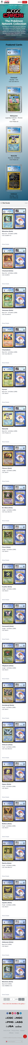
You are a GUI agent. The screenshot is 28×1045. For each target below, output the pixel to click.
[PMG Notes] (9, 1022)
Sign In (20, 2)
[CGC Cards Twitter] (10, 1013)
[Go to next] (19, 999)
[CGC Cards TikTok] (18, 1013)
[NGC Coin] (18, 1018)
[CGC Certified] (7, 2)
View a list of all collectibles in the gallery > (14, 1003)
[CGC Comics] (9, 1018)
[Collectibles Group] (18, 1026)
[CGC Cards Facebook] (7, 1013)
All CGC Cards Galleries (15, 5)
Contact (17, 1033)
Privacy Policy (15, 1030)
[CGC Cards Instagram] (15, 1013)
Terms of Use (6, 1030)
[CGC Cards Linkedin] (20, 1013)
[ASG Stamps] (18, 1022)
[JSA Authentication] (10, 1026)
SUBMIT (25, 2)
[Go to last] (23, 999)
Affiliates (11, 1033)
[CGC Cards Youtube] (12, 1013)
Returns (22, 1030)
